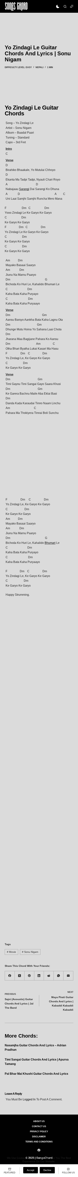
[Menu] (71, 6)
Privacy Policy (39, 1131)
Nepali (39, 67)
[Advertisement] (39, 23)
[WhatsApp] (58, 975)
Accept (30, 1170)
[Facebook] (10, 975)
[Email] (68, 975)
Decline (47, 1170)
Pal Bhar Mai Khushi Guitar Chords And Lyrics (36, 1073)
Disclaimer (39, 1136)
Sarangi (24, 189)
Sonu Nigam (30, 951)
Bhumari (50, 542)
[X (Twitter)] (19, 975)
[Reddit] (49, 975)
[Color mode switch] (58, 6)
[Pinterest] (29, 975)
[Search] (65, 6)
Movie (11, 951)
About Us (39, 1121)
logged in (29, 1099)
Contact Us (39, 1126)
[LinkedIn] (39, 975)
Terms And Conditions (39, 1141)
